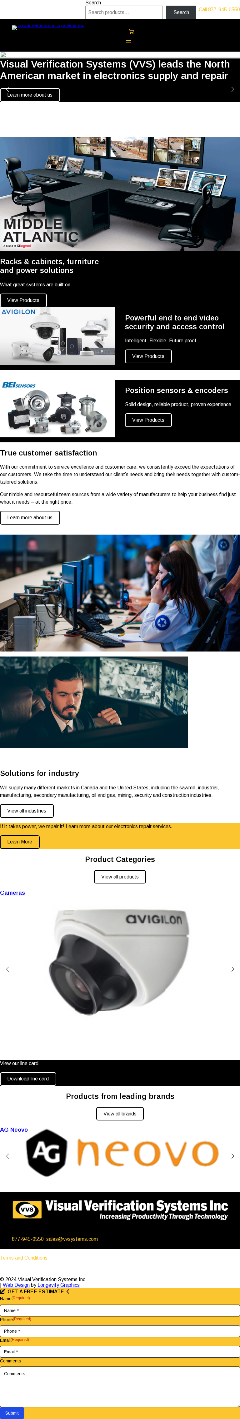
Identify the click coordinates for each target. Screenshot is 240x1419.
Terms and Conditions (24, 1257)
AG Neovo (14, 1129)
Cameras (12, 892)
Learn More (19, 841)
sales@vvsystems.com (72, 1239)
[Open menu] (128, 41)
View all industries (26, 810)
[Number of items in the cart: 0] (131, 31)
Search (93, 2)
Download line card (28, 1078)
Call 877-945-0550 (219, 9)
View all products (120, 876)
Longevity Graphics (59, 1285)
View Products (23, 300)
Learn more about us (29, 95)
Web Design (16, 1285)
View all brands (120, 1113)
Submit (12, 1413)
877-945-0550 (28, 1239)
